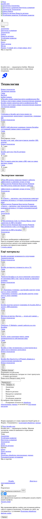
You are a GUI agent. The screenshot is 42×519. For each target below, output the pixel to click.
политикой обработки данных (30, 423)
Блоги (3, 42)
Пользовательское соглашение (12, 457)
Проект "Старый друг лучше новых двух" (16, 48)
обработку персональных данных (16, 403)
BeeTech (4, 95)
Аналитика (5, 28)
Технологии (5, 32)
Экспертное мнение (8, 91)
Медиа (3, 46)
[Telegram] (2, 493)
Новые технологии (8, 89)
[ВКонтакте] (5, 493)
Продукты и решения (9, 30)
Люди (3, 444)
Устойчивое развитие (8, 38)
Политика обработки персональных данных (17, 455)
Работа (3, 34)
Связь (3, 93)
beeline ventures (6, 97)
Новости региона (7, 36)
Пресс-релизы (6, 44)
